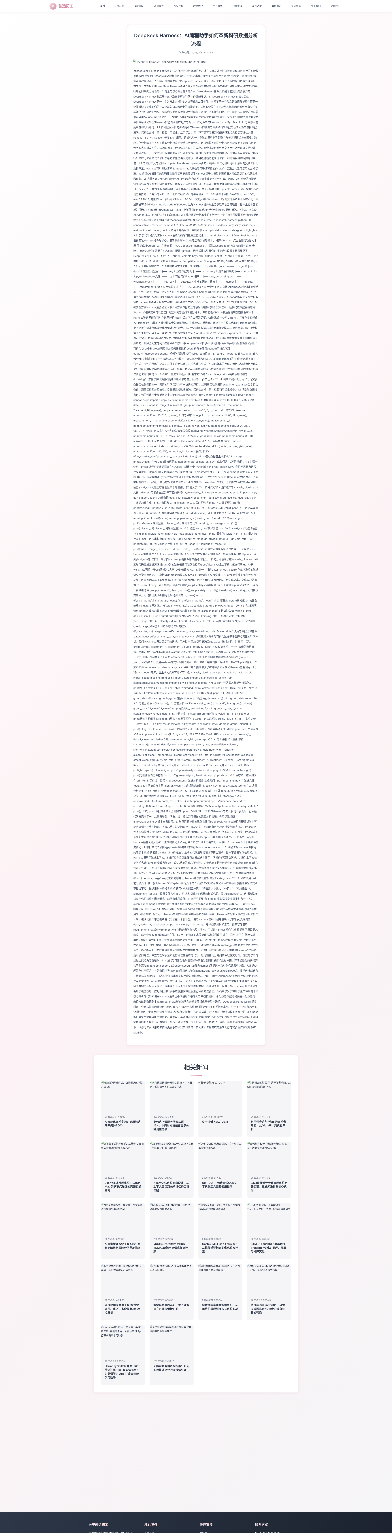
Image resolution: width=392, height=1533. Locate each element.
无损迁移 (120, 6)
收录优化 (198, 6)
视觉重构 (178, 6)
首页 (102, 6)
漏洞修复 (159, 6)
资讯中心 (296, 6)
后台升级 (218, 6)
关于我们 (316, 6)
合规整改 (237, 6)
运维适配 (257, 6)
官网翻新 (139, 6)
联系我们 (335, 6)
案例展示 (276, 6)
